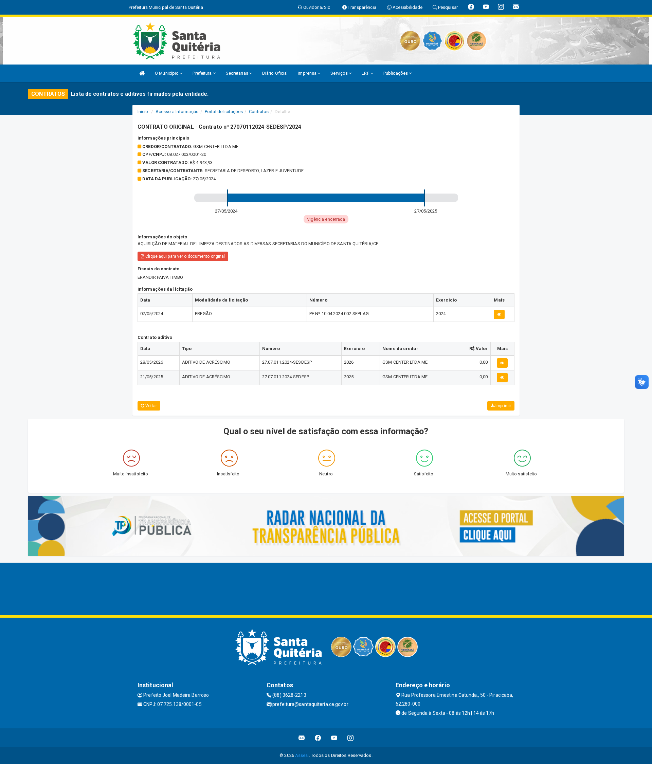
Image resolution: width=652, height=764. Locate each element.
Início (143, 111)
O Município (167, 73)
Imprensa (308, 73)
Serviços (339, 73)
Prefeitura (203, 73)
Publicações (396, 73)
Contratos (259, 111)
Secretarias (237, 73)
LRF (366, 73)
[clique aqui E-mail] (302, 738)
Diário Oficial (275, 73)
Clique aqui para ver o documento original (184, 256)
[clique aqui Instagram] (351, 738)
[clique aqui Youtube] (334, 738)
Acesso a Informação (177, 111)
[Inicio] (142, 73)
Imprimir (502, 405)
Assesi (302, 755)
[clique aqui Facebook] (318, 738)
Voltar (150, 405)
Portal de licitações (224, 111)
